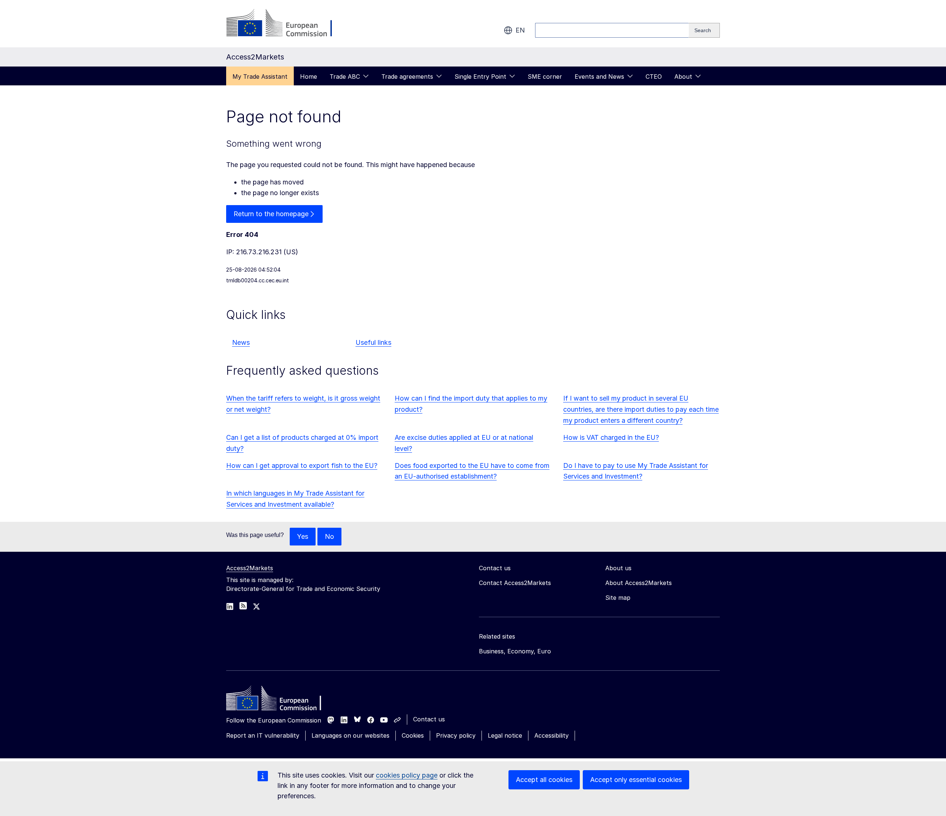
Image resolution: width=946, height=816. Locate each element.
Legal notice (505, 735)
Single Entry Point (480, 76)
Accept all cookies (544, 779)
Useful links (373, 342)
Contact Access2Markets (515, 582)
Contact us (429, 719)
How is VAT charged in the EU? (611, 437)
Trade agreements (407, 76)
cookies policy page (407, 775)
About (683, 76)
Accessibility (551, 735)
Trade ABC (345, 76)
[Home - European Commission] (279, 700)
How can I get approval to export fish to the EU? (301, 465)
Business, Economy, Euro (515, 651)
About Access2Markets (638, 582)
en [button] (520, 30)
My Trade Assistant (259, 76)
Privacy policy (456, 735)
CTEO (654, 76)
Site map (617, 597)
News (241, 342)
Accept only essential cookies (636, 779)
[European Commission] (286, 23)
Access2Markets (249, 568)
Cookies (413, 735)
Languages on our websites (350, 735)
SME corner (545, 76)
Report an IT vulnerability (262, 735)
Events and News (599, 76)
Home (308, 76)
